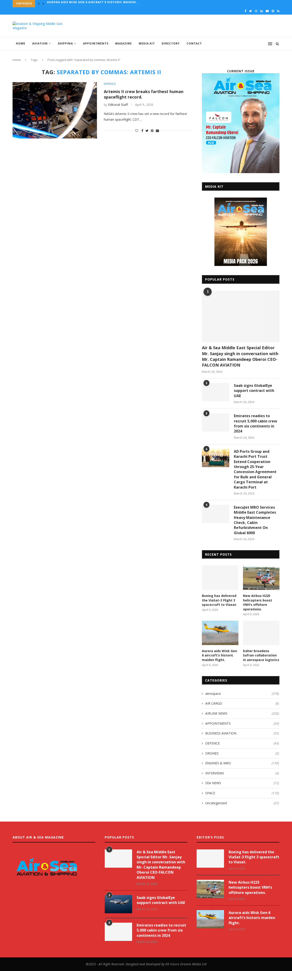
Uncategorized (242, 803)
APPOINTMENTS (95, 43)
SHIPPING (65, 43)
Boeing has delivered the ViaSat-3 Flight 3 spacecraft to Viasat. (219, 600)
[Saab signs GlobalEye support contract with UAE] (215, 392)
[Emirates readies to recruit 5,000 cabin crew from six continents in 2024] (215, 422)
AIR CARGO (242, 703)
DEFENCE (110, 84)
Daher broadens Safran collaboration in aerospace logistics (102, 4)
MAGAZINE (123, 43)
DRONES (242, 753)
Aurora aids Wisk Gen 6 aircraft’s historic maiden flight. (219, 655)
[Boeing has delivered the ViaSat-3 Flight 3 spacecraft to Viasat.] (220, 577)
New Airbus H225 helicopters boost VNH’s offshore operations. (257, 602)
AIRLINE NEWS (242, 713)
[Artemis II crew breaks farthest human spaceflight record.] (55, 110)
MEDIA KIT (147, 43)
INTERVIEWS (242, 773)
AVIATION (40, 43)
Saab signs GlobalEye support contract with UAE (254, 390)
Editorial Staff (118, 104)
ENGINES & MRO (242, 763)
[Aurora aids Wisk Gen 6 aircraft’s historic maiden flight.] (220, 633)
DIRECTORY (171, 43)
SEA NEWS (242, 783)
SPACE (242, 793)
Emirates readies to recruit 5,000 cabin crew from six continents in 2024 (255, 423)
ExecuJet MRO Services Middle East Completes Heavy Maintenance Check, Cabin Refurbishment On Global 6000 (255, 520)
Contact (194, 43)
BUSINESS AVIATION (242, 733)
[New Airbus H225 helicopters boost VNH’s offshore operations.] (261, 577)
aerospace (242, 693)
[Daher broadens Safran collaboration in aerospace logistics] (261, 633)
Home (20, 43)
